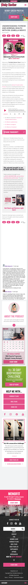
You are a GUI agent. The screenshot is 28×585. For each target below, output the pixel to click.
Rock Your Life (14, 460)
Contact (14, 534)
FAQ (14, 537)
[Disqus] (14, 245)
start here (14, 565)
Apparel (14, 552)
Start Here (14, 1)
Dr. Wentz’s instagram (10, 124)
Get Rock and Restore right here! (14, 209)
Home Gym (14, 407)
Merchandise (14, 554)
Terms (6, 577)
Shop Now (14, 17)
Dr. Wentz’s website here (11, 122)
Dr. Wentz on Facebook (11, 127)
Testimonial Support (18, 577)
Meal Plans (14, 402)
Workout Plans (14, 396)
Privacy (11, 577)
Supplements (14, 549)
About (14, 532)
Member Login (23, 1)
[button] (25, 5)
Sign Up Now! (14, 384)
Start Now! (14, 503)
